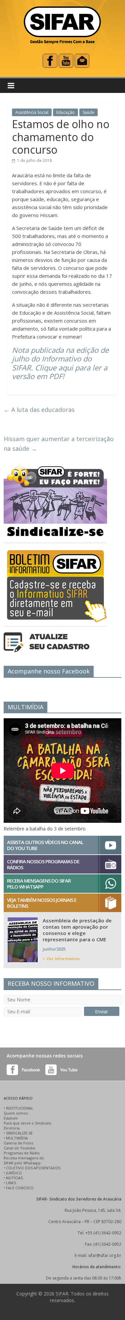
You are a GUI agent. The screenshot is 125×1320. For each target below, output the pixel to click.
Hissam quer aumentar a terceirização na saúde (59, 443)
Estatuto (11, 1118)
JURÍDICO (14, 1172)
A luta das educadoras (39, 410)
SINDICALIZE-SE (19, 1132)
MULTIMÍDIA (17, 1137)
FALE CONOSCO (20, 1187)
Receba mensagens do (24, 1157)
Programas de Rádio (22, 1152)
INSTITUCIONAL (19, 1108)
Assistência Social (31, 112)
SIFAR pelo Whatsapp (22, 1162)
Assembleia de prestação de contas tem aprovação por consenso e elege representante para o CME (77, 930)
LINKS (11, 1182)
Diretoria (12, 1128)
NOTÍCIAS (14, 1177)
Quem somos (16, 1113)
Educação (65, 112)
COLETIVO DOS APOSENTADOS (33, 1167)
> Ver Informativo (61, 959)
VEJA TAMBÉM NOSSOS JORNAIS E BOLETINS (41, 902)
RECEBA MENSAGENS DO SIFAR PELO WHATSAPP (39, 883)
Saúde (88, 112)
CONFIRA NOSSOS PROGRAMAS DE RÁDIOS (43, 864)
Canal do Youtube (19, 1147)
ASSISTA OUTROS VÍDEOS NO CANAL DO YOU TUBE (45, 845)
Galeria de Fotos (18, 1142)
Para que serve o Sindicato (27, 1123)
